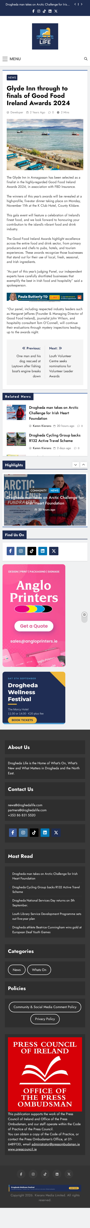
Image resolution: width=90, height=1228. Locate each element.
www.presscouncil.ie (22, 1149)
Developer (16, 112)
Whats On (39, 969)
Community (39, 491)
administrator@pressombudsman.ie (56, 1144)
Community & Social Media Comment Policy (45, 1007)
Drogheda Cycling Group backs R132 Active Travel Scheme (54, 437)
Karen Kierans (42, 426)
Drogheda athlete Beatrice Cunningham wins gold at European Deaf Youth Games (47, 929)
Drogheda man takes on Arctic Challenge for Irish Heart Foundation (37, 4)
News (12, 78)
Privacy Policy (45, 1018)
